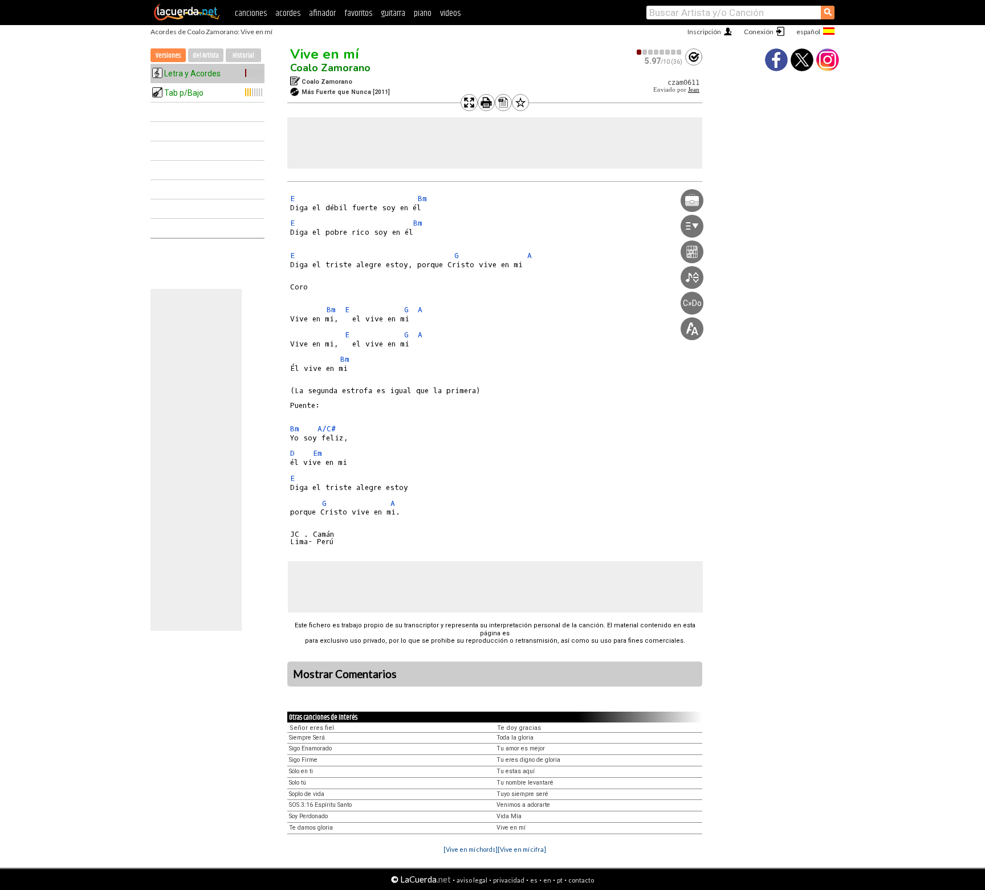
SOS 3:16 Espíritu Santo (320, 805)
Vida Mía (509, 816)
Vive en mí (324, 54)
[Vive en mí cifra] (522, 849)
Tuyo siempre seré (522, 794)
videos (450, 13)
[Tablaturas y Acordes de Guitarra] (186, 18)
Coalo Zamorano (330, 68)
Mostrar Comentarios (345, 674)
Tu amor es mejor (520, 748)
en (547, 880)
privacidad (508, 880)
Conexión (759, 31)
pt (560, 880)
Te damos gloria (311, 827)
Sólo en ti (301, 771)
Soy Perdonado (308, 816)
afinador (322, 13)
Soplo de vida (306, 794)
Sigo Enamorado (310, 748)
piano (423, 13)
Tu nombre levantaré (524, 782)
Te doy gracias (519, 728)
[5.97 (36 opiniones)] (659, 52)
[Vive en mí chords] (470, 849)
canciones (251, 13)
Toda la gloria (515, 737)
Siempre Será (307, 737)
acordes (287, 13)
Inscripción (704, 31)
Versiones (168, 55)
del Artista (206, 55)
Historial (243, 55)
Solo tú (297, 782)
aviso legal (472, 880)
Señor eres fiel (312, 728)
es (534, 880)
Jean (693, 90)
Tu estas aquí (515, 771)
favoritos (358, 13)
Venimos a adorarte (523, 805)
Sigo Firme (303, 760)
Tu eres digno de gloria (528, 760)
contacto (581, 880)
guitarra (393, 13)
